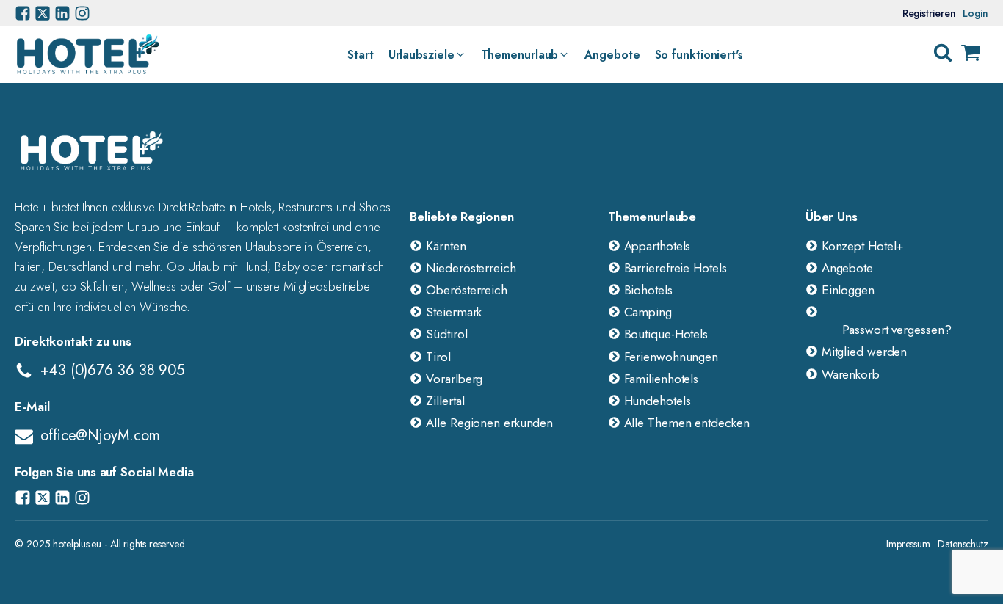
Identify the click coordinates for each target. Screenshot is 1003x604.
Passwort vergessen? (896, 329)
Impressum (908, 543)
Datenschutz (963, 543)
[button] (427, 55)
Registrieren (929, 13)
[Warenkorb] (970, 55)
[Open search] (943, 52)
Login (975, 13)
